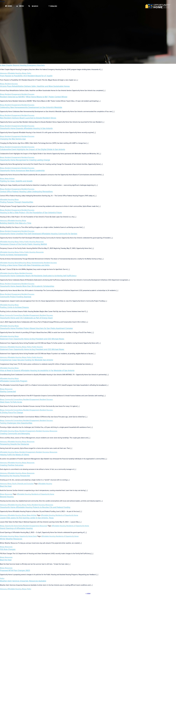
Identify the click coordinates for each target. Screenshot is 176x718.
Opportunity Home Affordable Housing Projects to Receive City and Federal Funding (35, 507)
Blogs (24, 73)
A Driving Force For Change (11, 412)
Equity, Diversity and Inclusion (23, 484)
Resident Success (11, 84)
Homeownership (37, 263)
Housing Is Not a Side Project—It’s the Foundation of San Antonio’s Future (31, 212)
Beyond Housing (7, 496)
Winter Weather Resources (11, 539)
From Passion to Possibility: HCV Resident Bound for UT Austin (26, 76)
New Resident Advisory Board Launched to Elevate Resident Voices (28, 118)
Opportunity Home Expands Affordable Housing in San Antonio (26, 128)
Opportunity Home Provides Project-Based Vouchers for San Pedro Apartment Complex (36, 328)
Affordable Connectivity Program (13, 381)
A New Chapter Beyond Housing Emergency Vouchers (22, 65)
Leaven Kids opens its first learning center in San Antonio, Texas (27, 518)
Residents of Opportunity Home (42, 494)
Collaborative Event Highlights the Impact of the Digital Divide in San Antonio (32, 149)
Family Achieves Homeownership (14, 255)
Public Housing (29, 242)
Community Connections (14, 315)
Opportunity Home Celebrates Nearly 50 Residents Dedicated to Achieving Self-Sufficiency (38, 276)
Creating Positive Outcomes (11, 465)
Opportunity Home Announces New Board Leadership (22, 170)
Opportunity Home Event (13, 526)
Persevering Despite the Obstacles (14, 444)
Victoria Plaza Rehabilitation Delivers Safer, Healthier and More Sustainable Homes (35, 86)
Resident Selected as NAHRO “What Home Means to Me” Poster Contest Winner (33, 97)
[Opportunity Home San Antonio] (158, 6)
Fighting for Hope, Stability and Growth (16, 181)
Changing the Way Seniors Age (13, 139)
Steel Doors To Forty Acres (11, 402)
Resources (40, 242)
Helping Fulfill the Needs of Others (14, 454)
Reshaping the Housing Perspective (15, 475)
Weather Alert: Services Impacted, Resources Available (23, 581)
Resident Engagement (13, 94)
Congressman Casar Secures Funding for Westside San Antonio (26, 360)
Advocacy (3, 73)
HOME (9, 6)
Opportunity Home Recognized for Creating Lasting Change (25, 160)
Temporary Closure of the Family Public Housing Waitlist (23, 244)
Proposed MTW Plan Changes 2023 (15, 570)
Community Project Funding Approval (15, 297)
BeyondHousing (20, 263)
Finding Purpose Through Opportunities (16, 202)
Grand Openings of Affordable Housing (16, 528)
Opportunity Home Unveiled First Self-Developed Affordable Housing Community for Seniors (38, 233)
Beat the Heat (6, 486)
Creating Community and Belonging (15, 433)
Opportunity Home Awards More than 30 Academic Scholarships (27, 286)
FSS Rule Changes (7, 549)
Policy (29, 73)
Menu (21, 6)
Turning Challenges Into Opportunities (16, 423)
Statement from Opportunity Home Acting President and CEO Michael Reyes (32, 339)
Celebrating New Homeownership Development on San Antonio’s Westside (31, 107)
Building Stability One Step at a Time (15, 223)
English (53, 6)
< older (88, 594)
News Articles (9, 179)
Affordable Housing (14, 73)
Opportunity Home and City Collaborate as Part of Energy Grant (26, 318)
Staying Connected (8, 391)
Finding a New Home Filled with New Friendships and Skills (25, 265)
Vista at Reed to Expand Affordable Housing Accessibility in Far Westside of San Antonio (37, 370)
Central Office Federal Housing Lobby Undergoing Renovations (26, 191)
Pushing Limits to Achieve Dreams (14, 307)
